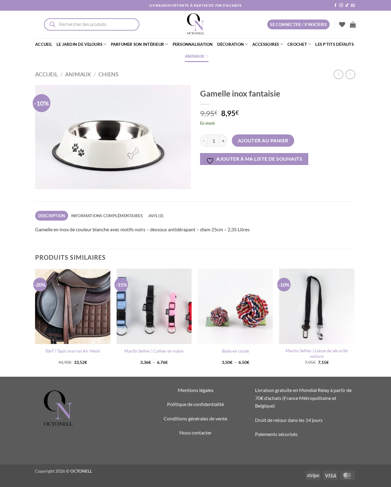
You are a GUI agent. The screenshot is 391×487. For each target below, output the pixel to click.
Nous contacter (195, 432)
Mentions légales (196, 390)
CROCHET (297, 44)
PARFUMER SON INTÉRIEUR (137, 44)
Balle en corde (235, 350)
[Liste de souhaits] (342, 24)
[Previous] (35, 322)
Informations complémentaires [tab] (107, 215)
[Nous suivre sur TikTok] (347, 5)
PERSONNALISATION (193, 44)
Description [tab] (51, 215)
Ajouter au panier (263, 140)
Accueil (46, 74)
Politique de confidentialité (195, 404)
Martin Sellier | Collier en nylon (154, 350)
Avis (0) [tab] (155, 215)
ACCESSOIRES (265, 44)
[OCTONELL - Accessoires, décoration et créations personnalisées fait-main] (195, 24)
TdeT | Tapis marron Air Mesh (72, 350)
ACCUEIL (43, 44)
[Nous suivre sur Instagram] (341, 5)
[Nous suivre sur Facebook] (335, 5)
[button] (353, 24)
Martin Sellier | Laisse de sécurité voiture (317, 353)
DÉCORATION (230, 44)
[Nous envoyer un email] (353, 5)
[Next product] (338, 74)
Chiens (108, 74)
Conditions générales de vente (195, 418)
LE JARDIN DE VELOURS (79, 44)
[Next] (354, 322)
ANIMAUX (194, 56)
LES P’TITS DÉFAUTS (334, 44)
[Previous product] (350, 74)
